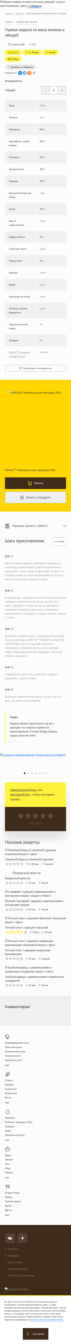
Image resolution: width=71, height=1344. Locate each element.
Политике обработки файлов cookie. (46, 1320)
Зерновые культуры (15, 1135)
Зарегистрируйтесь (23, 790)
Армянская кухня (13, 1060)
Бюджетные (11, 1093)
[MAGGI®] (35, 10)
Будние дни (11, 1089)
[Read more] (35, 857)
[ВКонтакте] (20, 73)
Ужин (8, 22)
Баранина (10, 1118)
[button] (24, 773)
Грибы (8, 1131)
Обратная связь (17, 1269)
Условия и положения (21, 1275)
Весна (8, 1097)
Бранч (8, 1155)
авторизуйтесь (20, 794)
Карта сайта (15, 1262)
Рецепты (13, 1249)
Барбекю (9, 1084)
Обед (7, 1168)
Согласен (38, 1334)
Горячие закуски (13, 1201)
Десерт (8, 1206)
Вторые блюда (12, 1193)
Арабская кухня (27, 22)
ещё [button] (7, 1065)
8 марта (9, 1080)
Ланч (7, 1164)
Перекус (9, 1172)
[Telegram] (25, 73)
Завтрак (9, 1159)
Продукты (14, 1255)
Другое (8, 1210)
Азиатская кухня (13, 1047)
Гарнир (8, 1197)
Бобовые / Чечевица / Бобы (19, 1122)
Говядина (9, 1126)
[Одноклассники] (29, 73)
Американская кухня (15, 1051)
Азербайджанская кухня (17, 1043)
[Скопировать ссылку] (34, 73)
